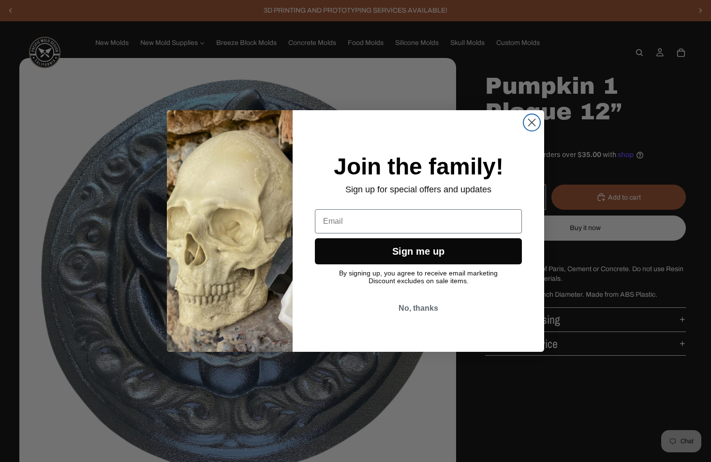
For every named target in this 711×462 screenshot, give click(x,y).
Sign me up (418, 251)
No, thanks (418, 308)
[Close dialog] (531, 122)
